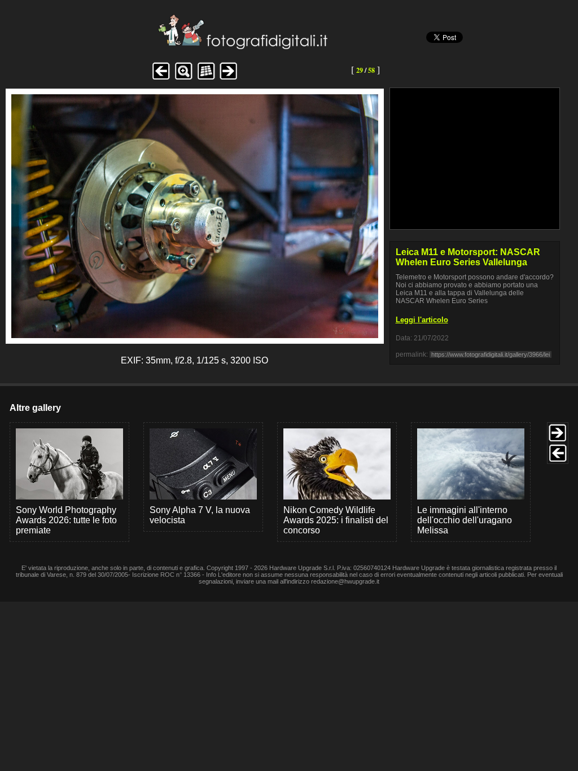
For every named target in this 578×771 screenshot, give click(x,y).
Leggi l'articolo (422, 320)
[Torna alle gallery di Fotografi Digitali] (166, 46)
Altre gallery (35, 408)
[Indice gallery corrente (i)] (206, 78)
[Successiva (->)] (228, 78)
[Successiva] (194, 335)
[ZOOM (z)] (183, 78)
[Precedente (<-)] (161, 78)
